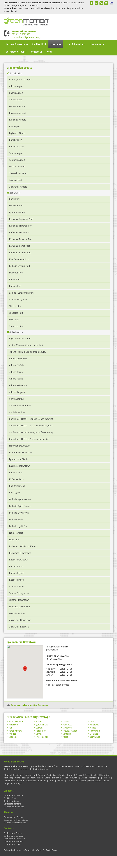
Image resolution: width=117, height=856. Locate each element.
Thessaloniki (42, 736)
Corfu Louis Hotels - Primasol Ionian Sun (29, 439)
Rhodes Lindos (16, 579)
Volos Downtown (17, 613)
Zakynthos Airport (18, 186)
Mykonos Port (16, 272)
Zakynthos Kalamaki (19, 626)
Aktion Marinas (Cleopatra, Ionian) (26, 345)
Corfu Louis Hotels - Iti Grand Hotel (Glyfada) (31, 425)
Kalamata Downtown (19, 465)
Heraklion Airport (17, 106)
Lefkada (40, 727)
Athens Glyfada (16, 365)
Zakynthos (95, 736)
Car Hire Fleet (39, 44)
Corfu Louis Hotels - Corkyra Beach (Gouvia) (31, 418)
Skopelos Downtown (19, 606)
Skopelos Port (16, 312)
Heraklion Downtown (19, 445)
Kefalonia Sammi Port (20, 252)
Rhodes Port (15, 286)
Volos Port (14, 319)
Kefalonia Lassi (16, 479)
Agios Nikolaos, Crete (19, 338)
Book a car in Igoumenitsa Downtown (30, 705)
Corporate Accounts (16, 51)
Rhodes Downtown (18, 559)
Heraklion (13, 724)
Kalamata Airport (17, 113)
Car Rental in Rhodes (13, 841)
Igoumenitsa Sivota (18, 459)
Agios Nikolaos (16, 721)
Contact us (36, 51)
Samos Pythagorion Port (21, 292)
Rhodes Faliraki (16, 566)
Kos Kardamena (17, 485)
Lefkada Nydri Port (18, 526)
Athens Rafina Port (18, 385)
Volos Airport (15, 180)
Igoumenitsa (42, 724)
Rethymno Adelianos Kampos (23, 546)
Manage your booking (14, 806)
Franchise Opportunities (15, 822)
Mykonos (67, 727)
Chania (66, 721)
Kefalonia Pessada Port (20, 239)
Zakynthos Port (16, 326)
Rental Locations (11, 801)
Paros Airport (15, 139)
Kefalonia (94, 724)
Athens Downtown (18, 358)
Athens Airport (16, 86)
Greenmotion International (16, 820)
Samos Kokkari (16, 586)
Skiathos (94, 733)
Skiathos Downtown (19, 599)
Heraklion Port (16, 205)
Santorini (67, 733)
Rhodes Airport (16, 146)
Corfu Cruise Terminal (20, 405)
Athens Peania (16, 378)
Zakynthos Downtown (20, 620)
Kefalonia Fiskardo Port (20, 225)
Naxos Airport (16, 532)
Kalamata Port (16, 472)
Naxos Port (14, 539)
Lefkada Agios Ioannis (20, 499)
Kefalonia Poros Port (19, 245)
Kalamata (67, 724)
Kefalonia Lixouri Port (19, 232)
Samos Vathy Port (18, 299)
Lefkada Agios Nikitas (19, 506)
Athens (39, 721)
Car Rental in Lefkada (13, 836)
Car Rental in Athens (13, 833)
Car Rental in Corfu (12, 844)
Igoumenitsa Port (17, 212)
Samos (39, 733)
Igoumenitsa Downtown (21, 452)
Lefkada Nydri (16, 519)
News (49, 51)
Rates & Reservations (17, 44)
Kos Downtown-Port (19, 259)
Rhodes (12, 733)
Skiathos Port (15, 306)
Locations (56, 44)
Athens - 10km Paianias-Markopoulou (27, 351)
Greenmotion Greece (13, 817)
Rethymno (95, 730)
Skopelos (13, 736)
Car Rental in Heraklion (14, 838)
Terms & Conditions (75, 44)
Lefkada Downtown (19, 512)
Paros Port (14, 279)
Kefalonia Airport (17, 119)
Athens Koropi (16, 371)
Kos (10, 727)
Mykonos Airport (17, 133)
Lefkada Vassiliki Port (19, 265)
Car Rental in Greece (13, 795)
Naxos (93, 727)
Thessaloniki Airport (19, 173)
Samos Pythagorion (19, 593)
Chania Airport (16, 92)
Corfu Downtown (17, 412)
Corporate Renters (12, 803)
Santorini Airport (17, 159)
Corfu (92, 721)
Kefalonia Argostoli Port (21, 219)
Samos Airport (16, 153)
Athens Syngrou (17, 392)
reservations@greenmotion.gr (26, 37)
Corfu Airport (15, 99)
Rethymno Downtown (20, 552)
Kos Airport (14, 126)
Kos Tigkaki (14, 492)
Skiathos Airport (17, 166)
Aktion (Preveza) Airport (21, 79)
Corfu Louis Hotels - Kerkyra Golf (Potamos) (31, 432)
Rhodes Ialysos (16, 573)
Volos (65, 736)
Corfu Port (14, 198)
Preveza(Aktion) (70, 730)
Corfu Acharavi (16, 398)
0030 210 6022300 (21, 34)
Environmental (97, 44)
